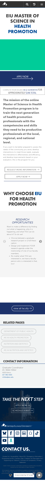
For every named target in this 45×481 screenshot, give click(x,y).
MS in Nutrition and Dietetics (18, 350)
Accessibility (14, 456)
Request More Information (22, 170)
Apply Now (22, 176)
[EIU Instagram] (17, 433)
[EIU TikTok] (37, 433)
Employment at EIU (8, 458)
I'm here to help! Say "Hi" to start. (24, 475)
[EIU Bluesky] (4, 433)
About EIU (22, 456)
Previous (4, 241)
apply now (21, 405)
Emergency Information (34, 456)
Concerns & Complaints (28, 460)
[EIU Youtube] (4, 441)
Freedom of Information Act (33, 458)
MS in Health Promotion (16, 337)
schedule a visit (21, 410)
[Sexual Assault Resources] (11, 441)
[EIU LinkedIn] (24, 433)
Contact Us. (16, 449)
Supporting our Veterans (11, 460)
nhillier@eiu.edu (8, 377)
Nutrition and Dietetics (16, 344)
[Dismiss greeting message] (34, 473)
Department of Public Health (18, 331)
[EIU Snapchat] (30, 433)
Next (40, 241)
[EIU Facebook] (11, 433)
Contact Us (6, 456)
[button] (39, 475)
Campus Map (19, 458)
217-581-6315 (7, 375)
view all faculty (21, 308)
